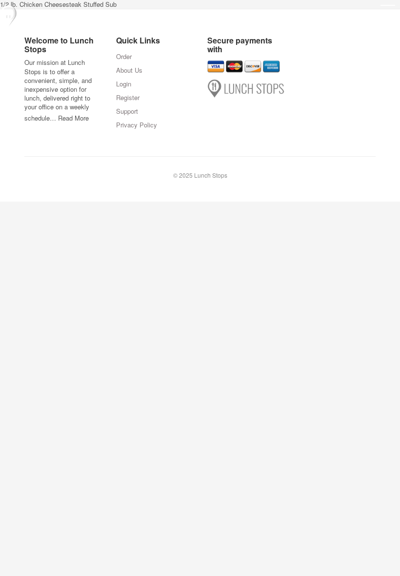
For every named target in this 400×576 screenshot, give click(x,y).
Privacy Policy (136, 124)
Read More (73, 118)
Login (123, 83)
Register (128, 97)
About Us (129, 70)
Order (124, 56)
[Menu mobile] (387, 12)
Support (127, 111)
